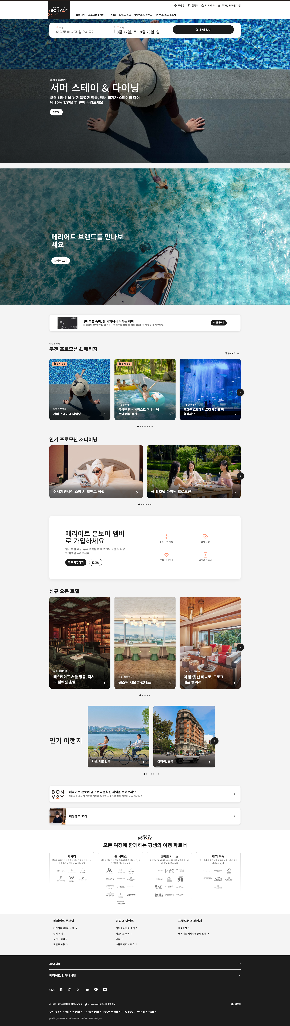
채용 (67, 1012)
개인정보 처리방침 (110, 1012)
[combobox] (84, 30)
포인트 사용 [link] (59, 944)
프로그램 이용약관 (91, 1012)
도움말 (151, 1012)
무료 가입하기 (76, 562)
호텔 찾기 (205, 30)
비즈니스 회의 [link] (123, 933)
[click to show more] (240, 392)
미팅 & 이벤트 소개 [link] (125, 928)
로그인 (96, 562)
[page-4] (145, 426)
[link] (145, 794)
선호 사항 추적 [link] (55, 1011)
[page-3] (142, 426)
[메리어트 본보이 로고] (145, 837)
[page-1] (137, 426)
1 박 (122, 27)
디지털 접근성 (127, 1012)
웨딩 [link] (118, 939)
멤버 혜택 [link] (58, 933)
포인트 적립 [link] (59, 939)
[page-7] (152, 426)
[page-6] (149, 426)
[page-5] (147, 426)
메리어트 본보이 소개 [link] (63, 928)
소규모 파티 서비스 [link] (125, 944)
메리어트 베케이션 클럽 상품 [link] (192, 933)
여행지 (62, 27)
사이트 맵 (141, 1012)
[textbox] (84, 32)
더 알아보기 (220, 322)
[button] (193, 5)
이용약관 (76, 1012)
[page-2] (140, 426)
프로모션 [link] (182, 928)
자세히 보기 (60, 261)
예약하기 (58, 111)
